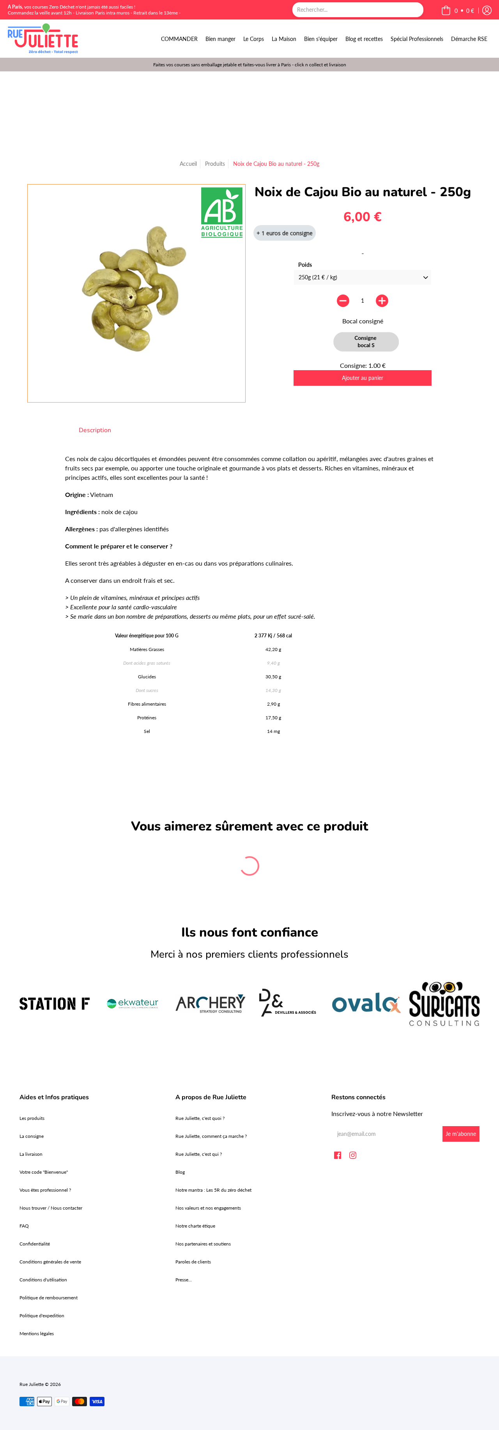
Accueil (188, 163)
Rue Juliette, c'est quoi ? (200, 1118)
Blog (180, 1172)
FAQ (24, 1226)
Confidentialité (34, 1244)
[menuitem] (179, 39)
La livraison (30, 1154)
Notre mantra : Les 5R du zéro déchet (213, 1190)
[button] (457, 10)
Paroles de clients (193, 1262)
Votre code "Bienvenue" (43, 1172)
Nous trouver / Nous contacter (50, 1208)
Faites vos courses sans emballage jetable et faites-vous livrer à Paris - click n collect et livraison (249, 64)
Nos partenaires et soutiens (203, 1244)
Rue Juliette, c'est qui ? (198, 1154)
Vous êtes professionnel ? (45, 1190)
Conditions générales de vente (50, 1262)
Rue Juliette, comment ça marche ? (211, 1136)
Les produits (31, 1118)
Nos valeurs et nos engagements (208, 1208)
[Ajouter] (382, 301)
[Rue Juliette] (43, 39)
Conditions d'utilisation (43, 1280)
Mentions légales (36, 1333)
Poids (305, 264)
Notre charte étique (195, 1226)
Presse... (183, 1280)
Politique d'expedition (41, 1315)
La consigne (31, 1136)
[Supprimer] (343, 301)
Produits (215, 163)
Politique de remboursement (48, 1297)
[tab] (95, 430)
